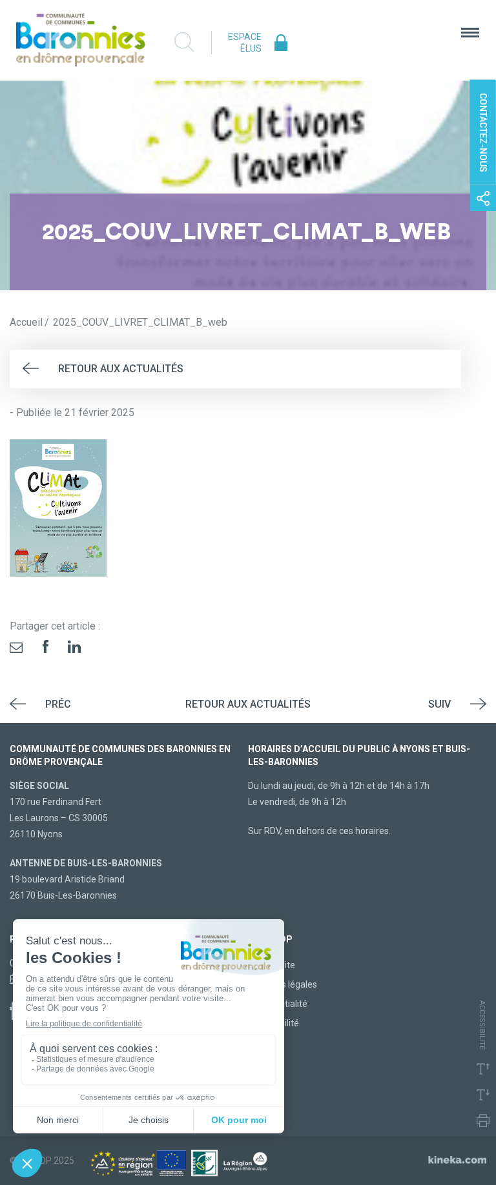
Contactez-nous (483, 132)
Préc (58, 704)
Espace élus (245, 43)
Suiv (439, 704)
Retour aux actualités (120, 369)
